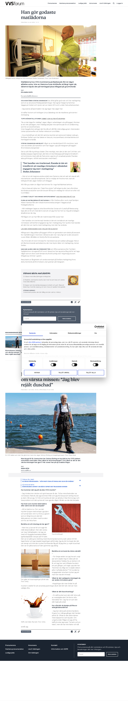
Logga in (120, 3)
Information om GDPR (59, 649)
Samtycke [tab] (32, 333)
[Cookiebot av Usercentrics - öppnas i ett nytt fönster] (96, 327)
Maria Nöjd (25, 468)
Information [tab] (53, 333)
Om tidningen (33, 653)
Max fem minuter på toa (65, 196)
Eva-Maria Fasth (27, 92)
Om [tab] (95, 333)
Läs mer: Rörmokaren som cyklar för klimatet (39, 229)
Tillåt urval (64, 372)
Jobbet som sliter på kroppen (53, 119)
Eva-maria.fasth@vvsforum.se (29, 96)
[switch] (53, 364)
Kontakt (54, 645)
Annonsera (93, 3)
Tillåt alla (91, 372)
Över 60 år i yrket (48, 480)
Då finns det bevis (44, 485)
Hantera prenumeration (67, 3)
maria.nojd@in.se (26, 470)
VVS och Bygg (26, 302)
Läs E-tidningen (105, 3)
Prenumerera (52, 3)
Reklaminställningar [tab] (74, 333)
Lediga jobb (82, 3)
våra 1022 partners (34, 342)
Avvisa (37, 372)
